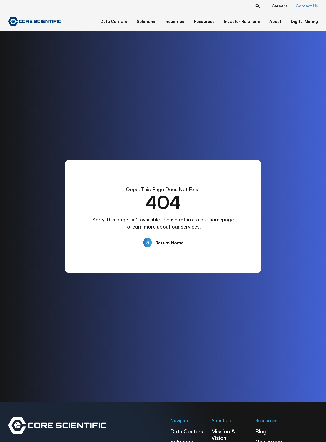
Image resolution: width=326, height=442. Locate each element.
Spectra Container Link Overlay (84, 425)
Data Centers (186, 431)
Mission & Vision (223, 434)
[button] (257, 6)
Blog (260, 431)
